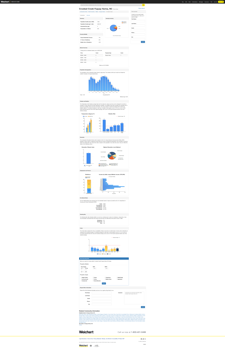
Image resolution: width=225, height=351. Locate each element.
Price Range (83, 266)
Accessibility (115, 338)
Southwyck (88, 319)
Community (82, 15)
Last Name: (133, 23)
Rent (189, 2)
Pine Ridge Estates (95, 318)
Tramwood (92, 321)
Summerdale (81, 321)
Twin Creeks (96, 321)
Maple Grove (92, 317)
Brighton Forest (107, 314)
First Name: (133, 19)
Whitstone (119, 321)
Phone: (132, 32)
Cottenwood (131, 314)
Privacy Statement (97, 338)
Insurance (207, 2)
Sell (186, 2)
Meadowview (104, 317)
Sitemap (103, 338)
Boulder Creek (96, 314)
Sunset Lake (86, 321)
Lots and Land (85, 279)
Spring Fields (93, 319)
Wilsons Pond (134, 321)
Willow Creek (124, 321)
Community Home (83, 11)
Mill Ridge (109, 317)
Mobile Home (108, 279)
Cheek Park (118, 314)
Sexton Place (124, 318)
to (87, 268)
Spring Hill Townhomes (101, 319)
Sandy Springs (119, 318)
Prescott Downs (107, 318)
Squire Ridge (116, 319)
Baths (106, 266)
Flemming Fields (98, 315)
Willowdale (129, 321)
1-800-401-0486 (15, 2)
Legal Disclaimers (83, 338)
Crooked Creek (88, 315)
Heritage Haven (118, 315)
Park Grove (135, 317)
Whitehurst (114, 321)
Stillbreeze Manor (134, 319)
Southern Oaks (82, 319)
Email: (132, 28)
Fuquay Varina (102, 11)
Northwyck (130, 317)
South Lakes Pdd (136, 318)
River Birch (113, 318)
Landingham (139, 315)
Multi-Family (120, 277)
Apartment (120, 279)
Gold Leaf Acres (111, 315)
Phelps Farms (140, 317)
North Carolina (91, 11)
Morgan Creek (120, 317)
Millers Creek (114, 317)
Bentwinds (91, 314)
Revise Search (142, 8)
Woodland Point (82, 322)
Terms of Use (90, 338)
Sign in (220, 1)
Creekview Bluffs (137, 314)
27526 (80, 325)
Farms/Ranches (97, 280)
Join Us (215, 2)
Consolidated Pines (125, 314)
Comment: (120, 292)
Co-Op (95, 279)
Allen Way (81, 314)
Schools (88, 15)
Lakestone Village (132, 315)
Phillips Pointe (82, 318)
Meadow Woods (98, 317)
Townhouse (108, 277)
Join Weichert (109, 338)
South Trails (142, 318)
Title (211, 2)
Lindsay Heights (85, 317)
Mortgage (201, 2)
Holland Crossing (125, 315)
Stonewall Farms (141, 319)
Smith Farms (130, 318)
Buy (183, 2)
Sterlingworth (121, 319)
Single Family (85, 277)
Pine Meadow (88, 318)
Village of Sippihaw (103, 321)
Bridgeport (101, 314)
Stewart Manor (128, 319)
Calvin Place (113, 314)
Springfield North (109, 319)
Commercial (84, 280)
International (194, 2)
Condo (95, 277)
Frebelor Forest (105, 315)
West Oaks (110, 321)
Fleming (93, 315)
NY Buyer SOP (121, 338)
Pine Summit (101, 318)
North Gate (125, 317)
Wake (97, 11)
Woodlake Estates (141, 321)
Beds (94, 266)
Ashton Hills (85, 314)
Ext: (132, 37)
